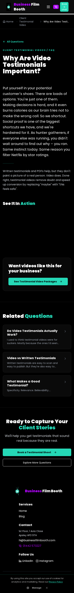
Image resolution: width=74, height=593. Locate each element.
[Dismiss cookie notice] (47, 588)
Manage (36, 587)
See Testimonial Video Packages (35, 281)
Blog (22, 516)
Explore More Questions (37, 462)
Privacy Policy (56, 581)
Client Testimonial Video (26, 21)
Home (9, 21)
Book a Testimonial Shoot (34, 452)
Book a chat (64, 7)
